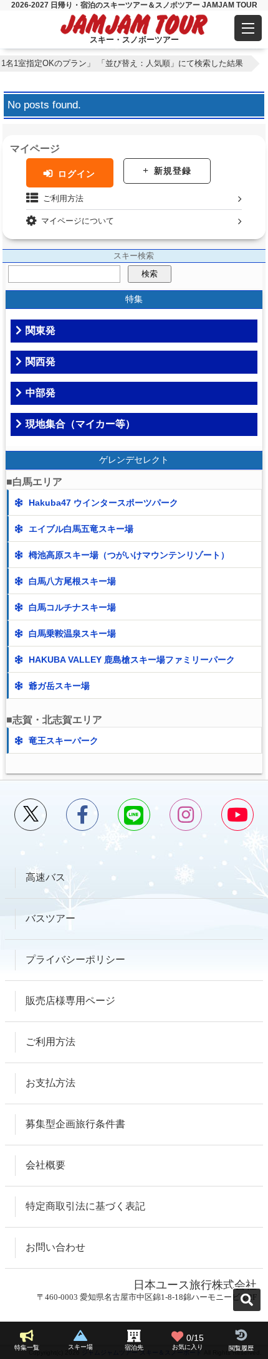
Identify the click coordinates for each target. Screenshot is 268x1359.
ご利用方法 (63, 198)
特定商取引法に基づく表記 (85, 1206)
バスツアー (50, 918)
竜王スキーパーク (63, 741)
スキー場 (80, 1346)
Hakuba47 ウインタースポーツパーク (103, 503)
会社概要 (45, 1165)
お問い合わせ (55, 1247)
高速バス (45, 877)
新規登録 (172, 171)
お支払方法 (50, 1082)
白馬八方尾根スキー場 (72, 581)
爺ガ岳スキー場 (59, 686)
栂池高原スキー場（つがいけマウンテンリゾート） (129, 555)
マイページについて (77, 220)
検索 (149, 273)
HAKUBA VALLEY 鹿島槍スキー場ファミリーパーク (132, 660)
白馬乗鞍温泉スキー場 (72, 633)
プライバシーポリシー (75, 959)
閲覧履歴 (241, 1348)
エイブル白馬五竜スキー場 (81, 529)
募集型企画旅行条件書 (75, 1124)
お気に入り (188, 1342)
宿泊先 (134, 1347)
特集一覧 (26, 1347)
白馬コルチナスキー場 (72, 607)
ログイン (76, 174)
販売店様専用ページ (70, 1000)
